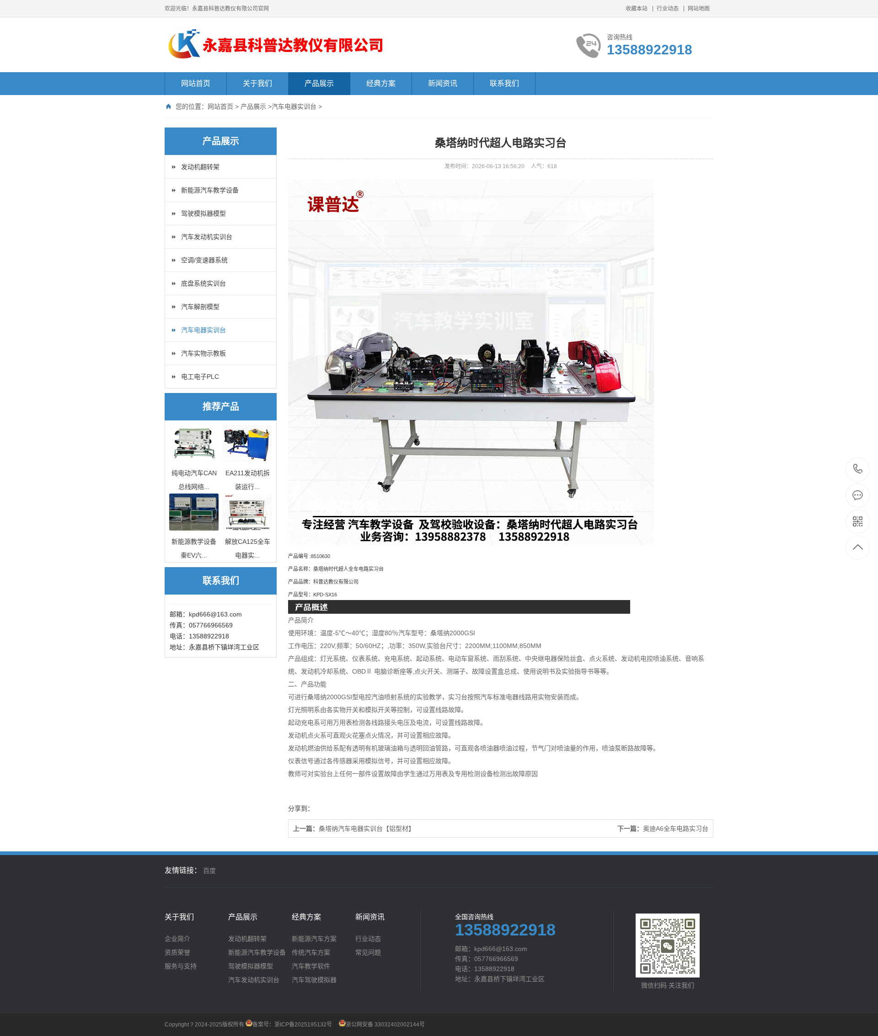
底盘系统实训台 (203, 283)
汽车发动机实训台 (206, 236)
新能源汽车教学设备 (210, 190)
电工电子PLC (200, 376)
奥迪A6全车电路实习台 (675, 828)
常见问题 (368, 952)
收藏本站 (637, 8)
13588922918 (858, 469)
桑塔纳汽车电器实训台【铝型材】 (367, 828)
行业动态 (668, 8)
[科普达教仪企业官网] (275, 45)
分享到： (301, 808)
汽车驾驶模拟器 (314, 980)
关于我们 (257, 83)
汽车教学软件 (311, 966)
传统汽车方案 (311, 952)
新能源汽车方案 (314, 938)
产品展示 (319, 83)
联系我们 (504, 83)
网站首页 (195, 83)
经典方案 (381, 83)
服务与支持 (181, 966)
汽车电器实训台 (294, 106)
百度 (209, 870)
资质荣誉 (177, 952)
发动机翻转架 (200, 166)
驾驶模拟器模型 (203, 213)
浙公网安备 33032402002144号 (385, 1024)
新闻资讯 (442, 83)
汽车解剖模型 (200, 306)
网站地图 (699, 8)
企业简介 (177, 938)
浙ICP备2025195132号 (303, 1024)
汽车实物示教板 (203, 353)
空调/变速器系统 (204, 260)
